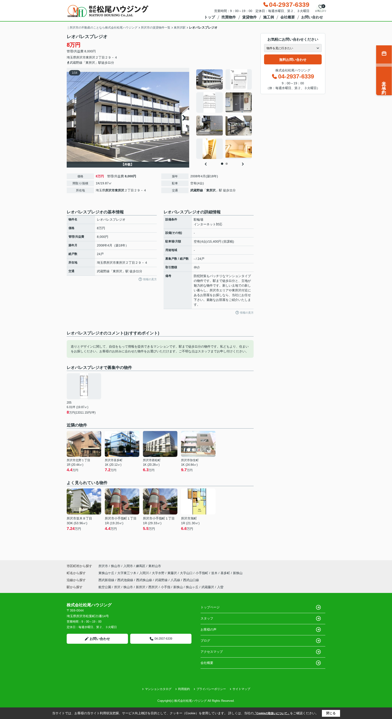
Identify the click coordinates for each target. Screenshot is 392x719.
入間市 (128, 566)
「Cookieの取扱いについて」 (272, 713)
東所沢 (90, 57)
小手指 (165, 587)
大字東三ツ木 (127, 573)
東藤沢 (172, 573)
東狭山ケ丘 (106, 573)
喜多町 (225, 573)
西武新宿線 (106, 580)
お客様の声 (208, 629)
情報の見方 (150, 279)
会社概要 (287, 17)
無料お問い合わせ (292, 59)
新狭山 (238, 573)
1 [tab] (222, 164)
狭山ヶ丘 (192, 587)
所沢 (117, 587)
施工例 (268, 17)
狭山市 (115, 566)
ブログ (205, 640)
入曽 (220, 587)
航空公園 (104, 587)
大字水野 (158, 573)
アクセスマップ (212, 651)
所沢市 (81, 57)
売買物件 (228, 17)
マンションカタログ (158, 689)
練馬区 (140, 566)
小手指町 (202, 573)
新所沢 (140, 587)
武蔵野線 (196, 190)
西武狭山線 (144, 580)
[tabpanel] (224, 114)
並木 (214, 573)
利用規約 (184, 689)
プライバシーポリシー (211, 689)
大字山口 (187, 573)
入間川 (144, 573)
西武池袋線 (125, 580)
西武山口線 (191, 580)
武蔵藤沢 (207, 587)
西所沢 (153, 587)
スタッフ (207, 618)
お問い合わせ (312, 17)
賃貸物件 (249, 17)
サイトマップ (241, 689)
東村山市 (154, 566)
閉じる (331, 713)
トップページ (210, 607)
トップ (209, 17)
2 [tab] (226, 164)
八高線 (176, 580)
